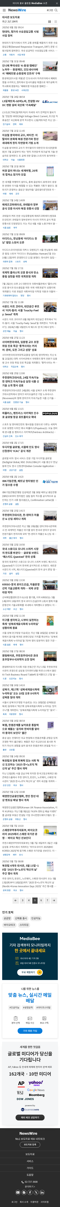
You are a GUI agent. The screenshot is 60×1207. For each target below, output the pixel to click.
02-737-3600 (31, 1181)
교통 (4, 54)
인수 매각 (19, 436)
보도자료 (30, 1154)
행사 (29, 295)
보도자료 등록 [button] (30, 1144)
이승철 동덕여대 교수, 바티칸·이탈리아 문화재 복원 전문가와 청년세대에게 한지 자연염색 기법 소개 (20, 139)
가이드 (30, 1168)
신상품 (12, 749)
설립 (21, 470)
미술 (13, 160)
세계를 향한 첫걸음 (30, 1047)
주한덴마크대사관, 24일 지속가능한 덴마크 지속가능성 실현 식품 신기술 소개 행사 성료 (20, 381)
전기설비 (6, 124)
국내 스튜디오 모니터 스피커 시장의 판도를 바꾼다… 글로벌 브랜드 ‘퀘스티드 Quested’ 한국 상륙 (20, 552)
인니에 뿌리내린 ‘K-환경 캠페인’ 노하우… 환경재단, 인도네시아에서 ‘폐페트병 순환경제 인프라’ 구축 (21, 69)
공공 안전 (7, 785)
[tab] (30, 1154)
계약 (15, 227)
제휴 (21, 124)
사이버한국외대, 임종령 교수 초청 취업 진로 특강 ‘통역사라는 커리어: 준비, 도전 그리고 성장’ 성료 (20, 346)
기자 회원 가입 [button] (30, 1030)
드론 (4, 678)
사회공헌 (25, 90)
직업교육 (14, 366)
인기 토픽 (7, 912)
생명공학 (6, 855)
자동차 (12, 54)
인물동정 (21, 160)
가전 (4, 573)
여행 (4, 193)
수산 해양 (7, 609)
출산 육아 (13, 538)
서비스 (30, 1161)
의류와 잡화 (7, 261)
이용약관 (34, 1202)
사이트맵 (44, 1202)
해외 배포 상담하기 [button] (30, 1117)
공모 (17, 193)
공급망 (7, 918)
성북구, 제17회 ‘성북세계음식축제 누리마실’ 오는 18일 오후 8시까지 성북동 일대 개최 (20, 693)
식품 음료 (7, 227)
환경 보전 (15, 90)
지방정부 (12, 714)
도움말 (30, 1175)
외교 (15, 785)
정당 (22, 295)
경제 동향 (7, 890)
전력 (14, 124)
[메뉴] (3, 10)
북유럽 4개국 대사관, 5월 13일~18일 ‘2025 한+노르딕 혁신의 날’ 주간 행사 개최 (20, 869)
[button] (49, 22)
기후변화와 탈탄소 (10, 295)
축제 (11, 193)
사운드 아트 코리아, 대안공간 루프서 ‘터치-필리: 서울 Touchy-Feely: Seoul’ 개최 (20, 310)
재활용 (5, 90)
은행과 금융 (7, 504)
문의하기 (30, 1186)
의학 (4, 538)
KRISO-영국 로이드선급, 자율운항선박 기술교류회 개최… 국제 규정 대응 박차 (21, 588)
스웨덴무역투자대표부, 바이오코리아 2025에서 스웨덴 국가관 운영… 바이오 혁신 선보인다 (19, 834)
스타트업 (24, 925)
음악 (11, 573)
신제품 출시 (21, 918)
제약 (14, 855)
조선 (15, 609)
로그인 (14, 1202)
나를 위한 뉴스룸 (30, 989)
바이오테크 (9, 925)
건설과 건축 (7, 436)
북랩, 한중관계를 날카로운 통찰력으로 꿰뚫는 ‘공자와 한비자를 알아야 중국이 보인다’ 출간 (20, 729)
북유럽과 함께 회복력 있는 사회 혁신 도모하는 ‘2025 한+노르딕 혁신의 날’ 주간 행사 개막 (20, 764)
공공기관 (12, 470)
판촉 (25, 261)
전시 (21, 855)
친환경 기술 (18, 402)
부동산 (18, 819)
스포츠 (18, 261)
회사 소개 (24, 1202)
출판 (4, 749)
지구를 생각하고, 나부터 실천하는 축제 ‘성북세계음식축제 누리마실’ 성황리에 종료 (20, 624)
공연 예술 (7, 331)
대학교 (5, 160)
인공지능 (12, 678)
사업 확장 (21, 54)
